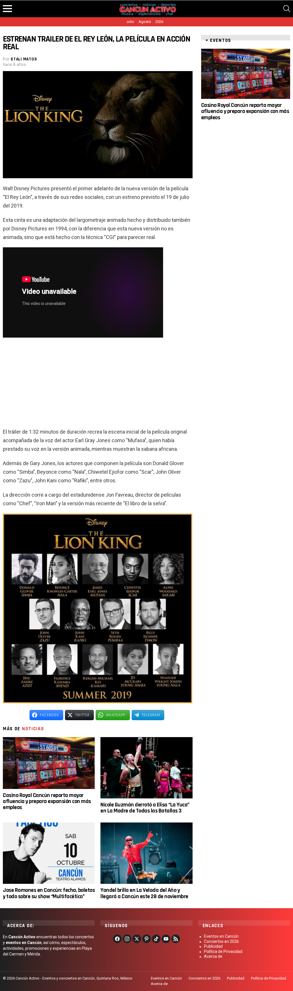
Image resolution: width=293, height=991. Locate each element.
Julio (130, 21)
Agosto (144, 21)
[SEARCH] (286, 8)
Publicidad (213, 946)
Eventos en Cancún (221, 936)
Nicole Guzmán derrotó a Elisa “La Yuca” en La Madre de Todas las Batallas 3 (144, 807)
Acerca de (213, 956)
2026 (159, 21)
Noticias (33, 729)
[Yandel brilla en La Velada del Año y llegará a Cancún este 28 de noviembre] (146, 853)
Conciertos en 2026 (221, 941)
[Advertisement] (97, 386)
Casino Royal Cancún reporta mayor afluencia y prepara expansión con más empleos (47, 801)
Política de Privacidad (223, 951)
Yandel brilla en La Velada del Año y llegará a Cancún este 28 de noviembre (144, 893)
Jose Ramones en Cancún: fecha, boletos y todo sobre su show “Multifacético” (49, 893)
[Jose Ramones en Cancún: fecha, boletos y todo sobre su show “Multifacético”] (49, 853)
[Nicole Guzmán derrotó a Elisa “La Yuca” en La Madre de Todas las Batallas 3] (146, 767)
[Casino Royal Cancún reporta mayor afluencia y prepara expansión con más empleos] (49, 763)
